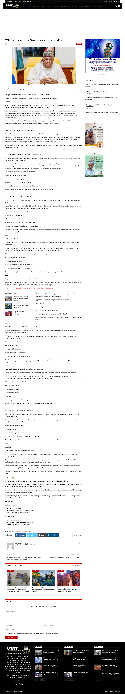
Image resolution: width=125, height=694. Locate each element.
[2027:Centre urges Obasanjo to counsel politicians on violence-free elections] (38, 652)
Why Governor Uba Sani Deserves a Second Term (21, 531)
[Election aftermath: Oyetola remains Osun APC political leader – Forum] (38, 667)
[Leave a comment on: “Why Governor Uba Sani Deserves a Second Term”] (80, 89)
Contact (24, 1)
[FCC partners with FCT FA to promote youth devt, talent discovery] (68, 660)
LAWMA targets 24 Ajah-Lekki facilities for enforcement (100, 91)
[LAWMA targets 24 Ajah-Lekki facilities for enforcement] (97, 652)
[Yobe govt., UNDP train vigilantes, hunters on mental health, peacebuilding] (97, 675)
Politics (42, 6)
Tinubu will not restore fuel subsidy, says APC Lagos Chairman (101, 112)
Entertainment (65, 6)
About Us (29, 1)
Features (79, 43)
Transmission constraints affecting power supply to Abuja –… (110, 667)
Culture (87, 6)
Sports (94, 6)
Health (81, 6)
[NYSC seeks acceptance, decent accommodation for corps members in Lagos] (97, 660)
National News (33, 6)
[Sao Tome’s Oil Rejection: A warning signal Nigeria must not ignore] (8, 306)
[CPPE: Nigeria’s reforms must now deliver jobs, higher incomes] (68, 674)
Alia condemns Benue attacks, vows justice (65, 557)
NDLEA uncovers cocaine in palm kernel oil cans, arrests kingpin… (33, 288)
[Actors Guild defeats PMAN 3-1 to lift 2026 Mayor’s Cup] (68, 652)
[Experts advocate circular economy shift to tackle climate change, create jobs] (68, 667)
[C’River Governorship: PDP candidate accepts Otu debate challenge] (38, 660)
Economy (50, 6)
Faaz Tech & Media (116, 691)
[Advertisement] (62, 22)
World (57, 6)
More (100, 6)
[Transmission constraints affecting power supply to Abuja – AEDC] (97, 667)
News (20, 1)
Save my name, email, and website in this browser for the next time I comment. (33, 633)
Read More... (18, 680)
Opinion (74, 6)
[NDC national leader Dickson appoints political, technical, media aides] (38, 674)
